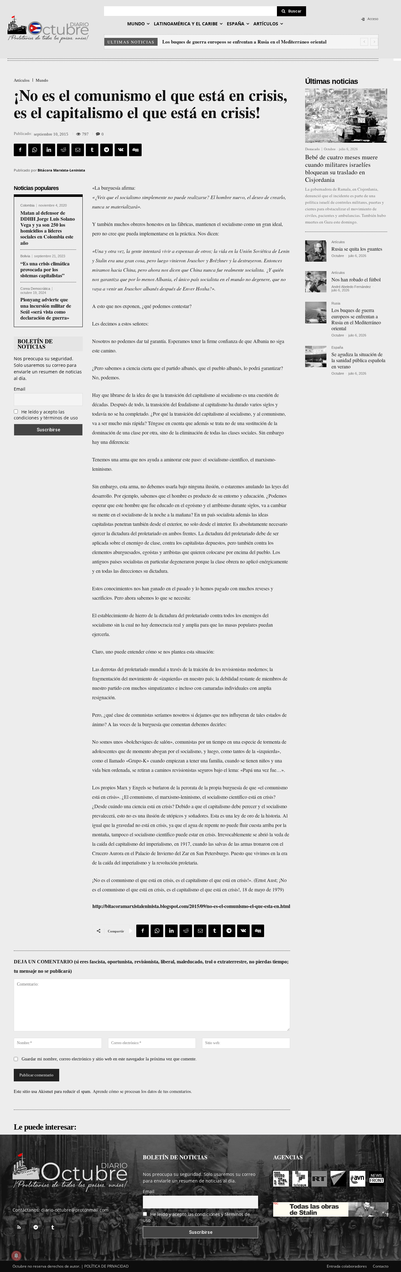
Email (19, 389)
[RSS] (19, 1227)
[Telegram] (106, 150)
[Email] (77, 150)
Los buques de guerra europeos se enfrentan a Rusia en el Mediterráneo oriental (244, 41)
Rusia (335, 303)
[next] (374, 42)
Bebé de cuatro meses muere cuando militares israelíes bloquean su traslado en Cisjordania (341, 168)
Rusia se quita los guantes (356, 248)
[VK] (121, 150)
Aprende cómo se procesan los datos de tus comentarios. (142, 1091)
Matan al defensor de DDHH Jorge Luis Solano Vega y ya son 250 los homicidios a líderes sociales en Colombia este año (47, 227)
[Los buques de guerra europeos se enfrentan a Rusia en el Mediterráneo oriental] (315, 312)
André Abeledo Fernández (351, 287)
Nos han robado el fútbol (356, 279)
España (337, 347)
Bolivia (25, 256)
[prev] (364, 42)
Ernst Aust (265, 880)
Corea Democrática (35, 288)
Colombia (27, 205)
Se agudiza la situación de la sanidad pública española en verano (358, 360)
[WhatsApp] (34, 150)
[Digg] (135, 150)
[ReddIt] (63, 150)
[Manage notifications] (16, 1256)
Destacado (312, 149)
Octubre (330, 149)
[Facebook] (20, 150)
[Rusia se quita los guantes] (315, 251)
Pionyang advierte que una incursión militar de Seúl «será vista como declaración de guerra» (45, 308)
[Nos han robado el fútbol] (315, 281)
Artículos (21, 80)
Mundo (42, 80)
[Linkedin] (49, 150)
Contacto (380, 1266)
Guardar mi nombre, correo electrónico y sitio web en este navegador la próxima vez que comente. (109, 1059)
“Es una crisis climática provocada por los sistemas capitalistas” (45, 269)
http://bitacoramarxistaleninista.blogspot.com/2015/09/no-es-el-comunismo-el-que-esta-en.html (191, 906)
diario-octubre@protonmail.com (74, 1210)
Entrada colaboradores (347, 1266)
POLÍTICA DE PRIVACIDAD (106, 1266)
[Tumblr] (92, 150)
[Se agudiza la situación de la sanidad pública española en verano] (315, 356)
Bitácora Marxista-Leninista (61, 170)
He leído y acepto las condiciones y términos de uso (46, 415)
